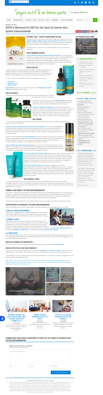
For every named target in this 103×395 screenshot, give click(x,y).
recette (89, 128)
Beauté (47, 20)
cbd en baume (20, 260)
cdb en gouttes (49, 260)
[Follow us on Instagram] (92, 2)
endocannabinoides (61, 260)
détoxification (81, 115)
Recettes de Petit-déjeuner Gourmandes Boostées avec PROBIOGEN (63, 317)
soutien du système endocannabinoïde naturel (53, 262)
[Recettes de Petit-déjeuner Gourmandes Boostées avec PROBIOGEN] (63, 307)
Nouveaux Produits (18, 20)
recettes (80, 129)
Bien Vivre (41, 20)
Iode (90, 119)
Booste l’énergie (82, 110)
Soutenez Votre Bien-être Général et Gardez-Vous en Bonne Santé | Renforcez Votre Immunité (86, 78)
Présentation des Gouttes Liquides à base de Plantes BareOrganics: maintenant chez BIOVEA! (86, 64)
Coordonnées (55, 20)
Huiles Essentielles (83, 119)
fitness (87, 115)
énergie (80, 144)
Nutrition (27, 20)
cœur (88, 114)
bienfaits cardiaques (87, 102)
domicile (9, 20)
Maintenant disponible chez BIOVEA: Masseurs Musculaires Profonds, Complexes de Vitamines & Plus (16, 318)
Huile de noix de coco (83, 117)
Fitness (35, 20)
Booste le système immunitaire (83, 108)
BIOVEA (11, 260)
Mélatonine (81, 124)
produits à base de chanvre (30, 262)
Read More (16, 330)
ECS (55, 260)
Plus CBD (19, 262)
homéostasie (12, 262)
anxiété (80, 102)
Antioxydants (87, 101)
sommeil (90, 135)
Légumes (80, 121)
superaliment (81, 137)
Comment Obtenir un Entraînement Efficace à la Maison (40, 317)
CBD (14, 260)
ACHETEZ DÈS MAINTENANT (67, 20)
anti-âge (80, 101)
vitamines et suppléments (84, 141)
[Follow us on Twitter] (82, 2)
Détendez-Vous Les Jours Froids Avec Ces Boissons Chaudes (86, 84)
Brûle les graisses (82, 112)
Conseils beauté (82, 114)
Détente (92, 114)
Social (38, 262)
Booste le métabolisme (84, 106)
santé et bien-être (86, 133)
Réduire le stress (82, 131)
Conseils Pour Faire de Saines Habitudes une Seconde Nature (87, 71)
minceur (84, 121)
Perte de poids (82, 128)
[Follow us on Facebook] (78, 2)
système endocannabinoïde (23, 264)
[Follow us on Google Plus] (86, 2)
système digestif (89, 137)
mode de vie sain (85, 123)
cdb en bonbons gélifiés (38, 260)
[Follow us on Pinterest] (89, 2)
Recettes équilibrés (88, 129)
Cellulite (89, 112)
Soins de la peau (83, 135)
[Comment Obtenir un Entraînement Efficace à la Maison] (40, 307)
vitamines (80, 138)
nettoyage (81, 126)
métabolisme (88, 124)
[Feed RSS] (75, 2)
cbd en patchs (28, 260)
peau (85, 126)
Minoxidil (89, 121)
